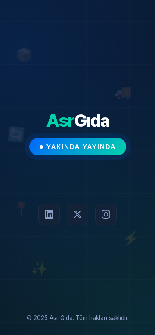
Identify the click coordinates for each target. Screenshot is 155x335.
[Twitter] (77, 214)
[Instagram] (106, 214)
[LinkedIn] (49, 214)
